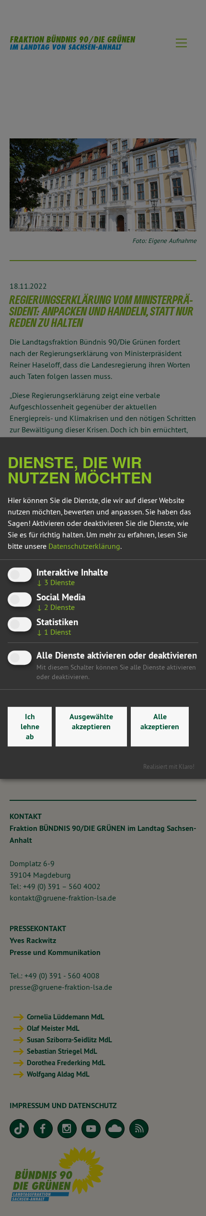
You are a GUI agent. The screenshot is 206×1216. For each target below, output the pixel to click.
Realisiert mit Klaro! (169, 766)
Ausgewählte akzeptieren (91, 722)
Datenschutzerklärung (84, 546)
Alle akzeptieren (159, 722)
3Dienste (55, 582)
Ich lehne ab (30, 727)
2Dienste (55, 607)
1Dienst (53, 632)
